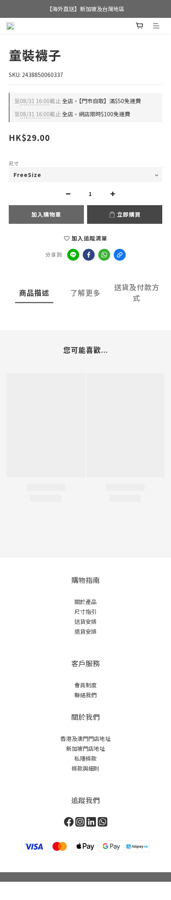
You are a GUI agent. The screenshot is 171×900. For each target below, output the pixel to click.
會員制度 (85, 685)
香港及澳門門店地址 (85, 738)
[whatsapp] (104, 255)
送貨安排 (85, 621)
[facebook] (89, 255)
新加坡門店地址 (85, 748)
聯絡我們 (85, 695)
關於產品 (85, 602)
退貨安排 (85, 631)
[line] (73, 255)
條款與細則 (85, 768)
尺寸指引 (85, 611)
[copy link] (120, 255)
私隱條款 (85, 758)
